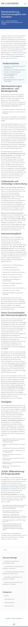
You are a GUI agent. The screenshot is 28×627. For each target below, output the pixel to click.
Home (2, 21)
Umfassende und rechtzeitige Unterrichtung (14, 70)
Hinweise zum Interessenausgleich (12, 72)
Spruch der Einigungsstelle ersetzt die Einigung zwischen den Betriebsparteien (13, 486)
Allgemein (6, 595)
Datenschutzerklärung (17, 618)
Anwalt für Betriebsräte (11, 21)
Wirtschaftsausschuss (18, 56)
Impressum (8, 618)
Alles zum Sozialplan (9, 77)
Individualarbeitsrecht (9, 599)
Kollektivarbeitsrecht (9, 606)
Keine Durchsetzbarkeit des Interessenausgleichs (10, 74)
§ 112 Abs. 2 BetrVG (18, 333)
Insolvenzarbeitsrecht (9, 602)
